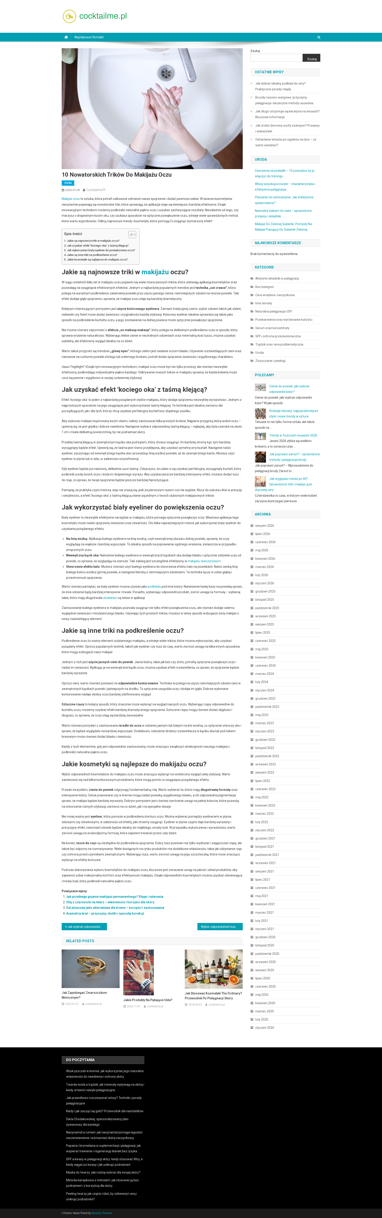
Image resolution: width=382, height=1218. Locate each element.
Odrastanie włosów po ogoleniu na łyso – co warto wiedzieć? (285, 142)
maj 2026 (261, 550)
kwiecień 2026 (265, 558)
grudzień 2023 (265, 698)
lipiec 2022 (262, 781)
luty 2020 (261, 1019)
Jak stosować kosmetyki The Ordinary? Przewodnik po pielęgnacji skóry (213, 996)
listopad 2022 (264, 748)
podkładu (154, 586)
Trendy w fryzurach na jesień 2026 (293, 435)
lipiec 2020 (262, 978)
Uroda (68, 182)
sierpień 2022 (264, 772)
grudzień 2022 (265, 739)
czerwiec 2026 (265, 542)
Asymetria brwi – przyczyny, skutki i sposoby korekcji (105, 913)
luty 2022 (261, 822)
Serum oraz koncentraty (272, 328)
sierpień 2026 (264, 525)
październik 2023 (267, 706)
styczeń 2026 (264, 583)
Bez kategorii (264, 287)
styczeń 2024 (264, 690)
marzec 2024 (264, 674)
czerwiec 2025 (265, 641)
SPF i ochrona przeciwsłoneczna (278, 336)
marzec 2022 (264, 813)
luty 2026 (261, 575)
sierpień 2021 (264, 871)
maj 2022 (261, 797)
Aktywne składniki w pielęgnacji (277, 278)
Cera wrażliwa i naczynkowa (275, 295)
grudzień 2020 (265, 937)
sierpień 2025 (264, 624)
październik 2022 (267, 756)
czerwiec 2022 (265, 789)
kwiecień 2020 (265, 1003)
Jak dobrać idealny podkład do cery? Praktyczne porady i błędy (280, 86)
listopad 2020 (264, 945)
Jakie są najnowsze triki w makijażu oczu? (93, 240)
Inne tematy (263, 303)
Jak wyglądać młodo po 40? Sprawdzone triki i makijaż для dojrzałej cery (283, 484)
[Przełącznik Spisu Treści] (130, 234)
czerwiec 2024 (265, 665)
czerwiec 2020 (265, 986)
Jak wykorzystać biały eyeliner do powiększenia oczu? (101, 250)
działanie (109, 598)
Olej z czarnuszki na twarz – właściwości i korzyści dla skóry (110, 902)
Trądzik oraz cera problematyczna (279, 344)
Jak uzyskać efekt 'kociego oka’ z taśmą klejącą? (98, 245)
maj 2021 (261, 896)
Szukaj (255, 51)
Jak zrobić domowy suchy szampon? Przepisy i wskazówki (287, 128)
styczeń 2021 (264, 929)
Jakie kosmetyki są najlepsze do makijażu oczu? (97, 259)
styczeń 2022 (264, 830)
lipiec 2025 (262, 632)
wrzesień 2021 (265, 863)
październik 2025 (267, 608)
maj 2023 (261, 715)
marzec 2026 (264, 567)
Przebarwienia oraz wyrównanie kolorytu (283, 319)
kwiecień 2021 (265, 904)
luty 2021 (261, 921)
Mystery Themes (102, 1213)
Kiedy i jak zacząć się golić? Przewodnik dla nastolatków (104, 1111)
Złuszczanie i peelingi (270, 361)
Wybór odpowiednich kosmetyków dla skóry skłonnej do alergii (222, 926)
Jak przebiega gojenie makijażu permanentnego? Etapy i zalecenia (114, 896)
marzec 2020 (264, 1011)
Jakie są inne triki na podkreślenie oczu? (92, 255)
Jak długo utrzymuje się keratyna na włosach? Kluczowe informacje (287, 114)
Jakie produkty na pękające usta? (147, 1000)
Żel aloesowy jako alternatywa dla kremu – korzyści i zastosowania (115, 907)
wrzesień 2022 (265, 764)
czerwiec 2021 (265, 888)
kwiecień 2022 (265, 805)
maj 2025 (261, 649)
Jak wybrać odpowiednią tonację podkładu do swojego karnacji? (87, 926)
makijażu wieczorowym (204, 561)
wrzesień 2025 (265, 616)
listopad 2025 (264, 599)
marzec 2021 (264, 912)
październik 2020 (267, 953)
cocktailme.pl (95, 190)
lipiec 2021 (262, 879)
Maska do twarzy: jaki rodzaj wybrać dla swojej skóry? (103, 1172)
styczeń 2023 (264, 731)
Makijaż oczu (71, 199)
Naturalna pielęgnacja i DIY (273, 311)
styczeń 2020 (264, 1027)
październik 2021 (267, 855)
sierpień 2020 (264, 970)
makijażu (155, 272)
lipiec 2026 (262, 534)
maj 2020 (261, 994)
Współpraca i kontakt (89, 37)
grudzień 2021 (265, 838)
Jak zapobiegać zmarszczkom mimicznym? (84, 995)
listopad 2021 (264, 846)
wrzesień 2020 (265, 962)
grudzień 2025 (265, 591)
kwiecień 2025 (265, 657)
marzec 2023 (264, 723)
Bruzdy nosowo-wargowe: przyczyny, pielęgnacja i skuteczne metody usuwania (284, 100)
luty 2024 (261, 682)
